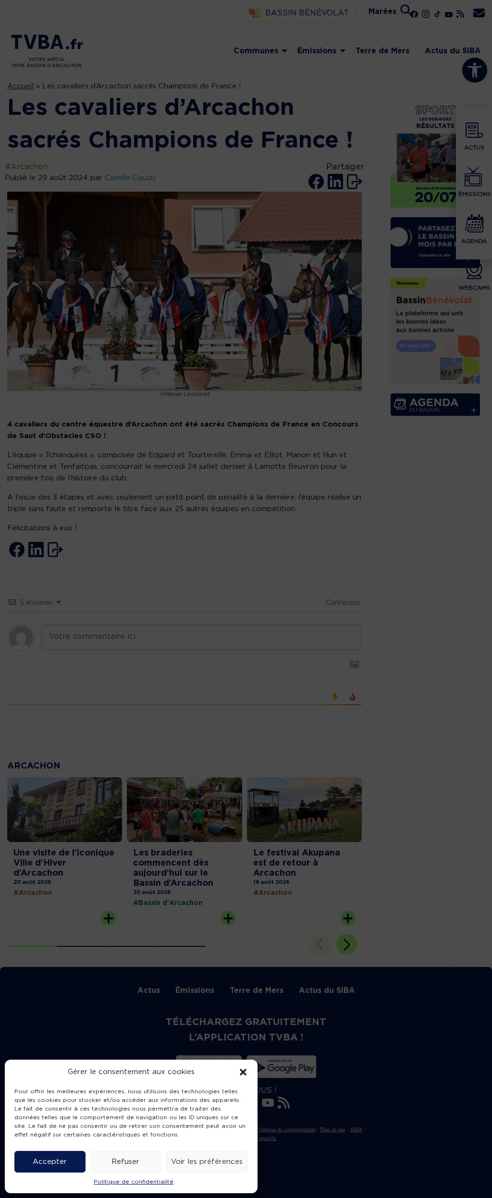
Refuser (125, 1161)
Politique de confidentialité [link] (133, 1182)
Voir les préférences (207, 1161)
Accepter (50, 1161)
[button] (243, 1072)
